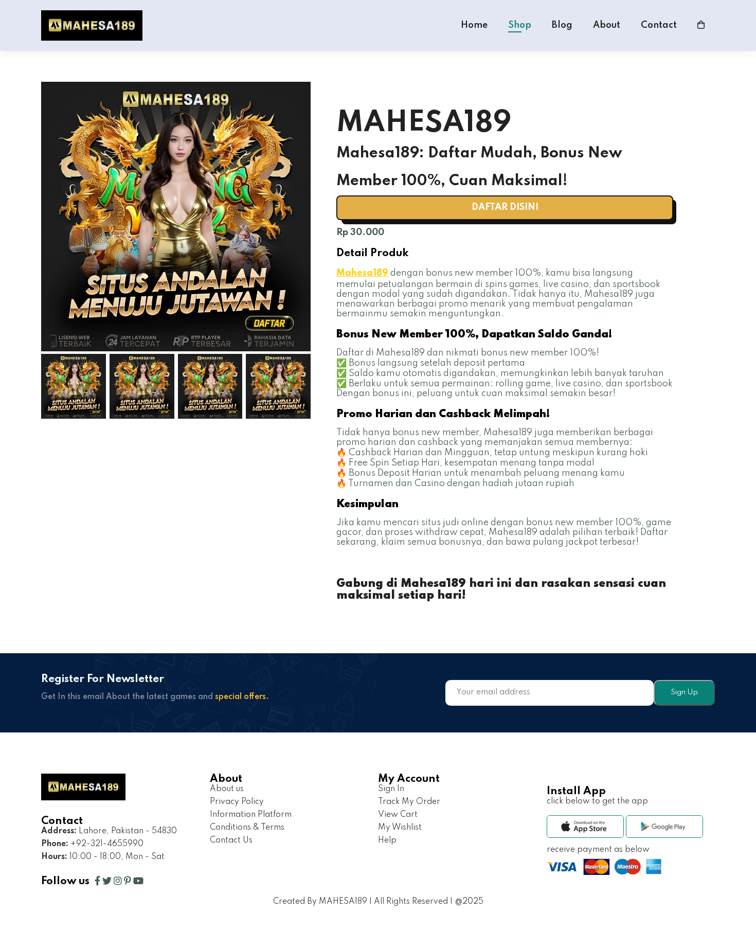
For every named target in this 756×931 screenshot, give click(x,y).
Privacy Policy (237, 802)
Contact (659, 25)
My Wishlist (400, 827)
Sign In (391, 789)
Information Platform (251, 815)
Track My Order (409, 802)
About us (227, 789)
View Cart (398, 815)
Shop (519, 25)
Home (474, 25)
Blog (562, 25)
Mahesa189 (362, 273)
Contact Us (231, 840)
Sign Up (684, 692)
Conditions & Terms (247, 827)
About (606, 25)
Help (387, 840)
